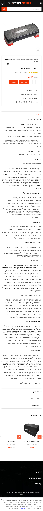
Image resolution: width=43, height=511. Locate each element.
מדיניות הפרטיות (23, 508)
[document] (21, 255)
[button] (1, 499)
